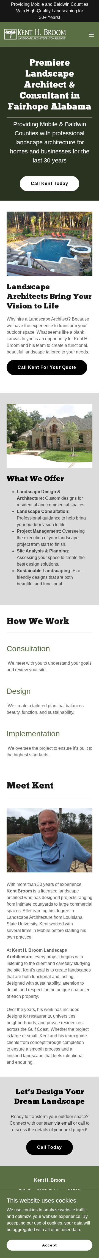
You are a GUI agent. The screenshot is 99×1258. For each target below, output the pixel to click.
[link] (35, 34)
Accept (49, 1245)
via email (63, 1123)
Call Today (49, 1147)
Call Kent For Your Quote (47, 367)
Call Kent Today (49, 183)
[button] (91, 34)
